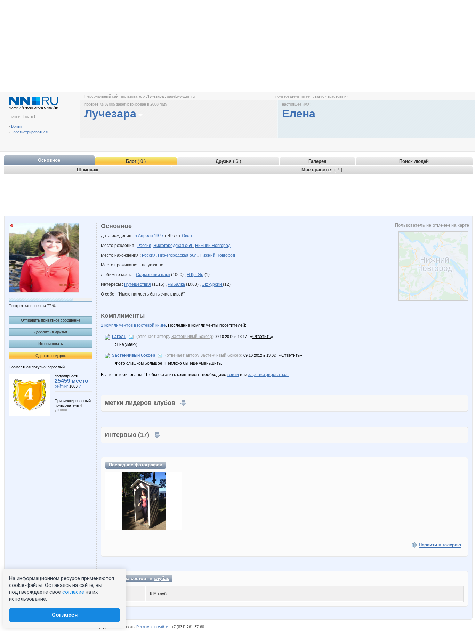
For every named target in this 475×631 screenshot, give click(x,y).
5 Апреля (144, 235)
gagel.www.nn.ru (181, 96)
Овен (187, 235)
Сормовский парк (153, 274)
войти (233, 374)
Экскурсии (212, 284)
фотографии (148, 464)
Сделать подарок (50, 356)
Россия (144, 245)
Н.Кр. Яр (195, 274)
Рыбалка (176, 284)
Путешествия (137, 284)
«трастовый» (336, 96)
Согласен (65, 615)
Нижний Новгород (213, 245)
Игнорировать (50, 344)
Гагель (119, 336)
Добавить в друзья (50, 332)
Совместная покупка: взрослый (37, 367)
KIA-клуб (158, 593)
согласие (73, 592)
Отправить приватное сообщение (50, 320)
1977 (159, 235)
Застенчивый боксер (191, 336)
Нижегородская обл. (173, 245)
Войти (16, 126)
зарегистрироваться (268, 374)
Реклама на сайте (152, 627)
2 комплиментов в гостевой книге (133, 325)
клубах (161, 578)
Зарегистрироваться (29, 132)
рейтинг (61, 386)
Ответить (261, 336)
